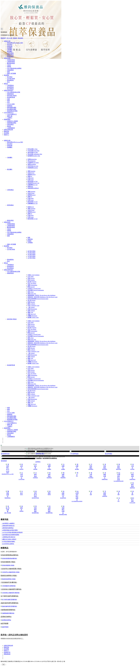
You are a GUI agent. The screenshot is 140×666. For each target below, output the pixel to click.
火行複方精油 (31, 256)
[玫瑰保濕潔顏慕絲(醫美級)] (9, 558)
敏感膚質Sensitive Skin (34, 155)
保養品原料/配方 (8, 90)
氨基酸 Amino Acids (33, 317)
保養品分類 (7, 41)
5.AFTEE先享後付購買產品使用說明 (12, 532)
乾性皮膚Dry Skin (32, 149)
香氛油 (6, 83)
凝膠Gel (30, 176)
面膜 (8, 71)
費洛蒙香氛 (10, 80)
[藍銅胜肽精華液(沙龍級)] (8, 579)
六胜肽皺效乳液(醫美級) (9, 582)
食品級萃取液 (11, 97)
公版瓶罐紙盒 (11, 128)
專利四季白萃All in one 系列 (15, 43)
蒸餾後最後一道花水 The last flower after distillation (41, 295)
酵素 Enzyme (31, 287)
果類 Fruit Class (32, 293)
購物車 (15, 38)
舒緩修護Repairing (33, 167)
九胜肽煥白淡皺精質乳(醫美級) (11, 589)
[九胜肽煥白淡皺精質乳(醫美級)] (10, 592)
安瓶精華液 (10, 70)
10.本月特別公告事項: (8, 543)
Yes (3, 664)
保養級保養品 (11, 60)
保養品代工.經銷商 (12, 121)
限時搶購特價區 (11, 107)
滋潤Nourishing (32, 164)
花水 (8, 102)
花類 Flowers (31, 278)
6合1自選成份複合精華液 (14, 68)
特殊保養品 (10, 124)
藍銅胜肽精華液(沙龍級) (9, 575)
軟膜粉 (29, 241)
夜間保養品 (10, 54)
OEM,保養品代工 (9, 112)
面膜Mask (30, 186)
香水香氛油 (10, 88)
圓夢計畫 (9, 116)
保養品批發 (7, 58)
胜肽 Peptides (31, 280)
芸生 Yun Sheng (32, 283)
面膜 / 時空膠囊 (11, 73)
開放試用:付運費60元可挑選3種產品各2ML (40, 450)
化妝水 (9, 65)
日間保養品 (10, 53)
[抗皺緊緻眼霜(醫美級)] (7, 613)
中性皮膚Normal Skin (33, 150)
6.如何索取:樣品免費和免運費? (10, 534)
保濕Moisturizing (32, 159)
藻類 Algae (31, 292)
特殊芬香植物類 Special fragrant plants (38, 298)
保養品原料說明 (8, 129)
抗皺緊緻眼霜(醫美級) (8, 610)
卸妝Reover (31, 207)
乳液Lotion (31, 178)
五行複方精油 (11, 78)
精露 (8, 100)
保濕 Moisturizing (32, 309)
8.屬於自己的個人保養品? (9, 539)
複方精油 (9, 77)
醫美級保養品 (11, 63)
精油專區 (6, 75)
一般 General (31, 307)
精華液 (9, 66)
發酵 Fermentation (32, 285)
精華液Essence (32, 174)
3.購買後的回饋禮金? (8, 528)
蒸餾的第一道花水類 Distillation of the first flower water (42, 297)
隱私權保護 (7, 654)
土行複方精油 (31, 258)
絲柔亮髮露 (4, 623)
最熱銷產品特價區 (12, 111)
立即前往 (38, 461)
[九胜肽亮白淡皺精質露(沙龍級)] (10, 572)
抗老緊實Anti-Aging (33, 162)
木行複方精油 (31, 252)
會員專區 (6, 133)
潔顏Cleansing (31, 171)
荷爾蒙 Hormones (32, 315)
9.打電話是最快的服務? (8, 541)
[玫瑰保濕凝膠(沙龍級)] (7, 565)
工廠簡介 (9, 117)
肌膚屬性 (9, 48)
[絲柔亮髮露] (4, 627)
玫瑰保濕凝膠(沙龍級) (8, 562)
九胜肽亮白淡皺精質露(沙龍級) (11, 569)
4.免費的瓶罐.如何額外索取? (10, 530)
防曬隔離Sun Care (33, 184)
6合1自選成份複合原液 (13, 92)
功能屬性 (9, 49)
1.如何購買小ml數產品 (8, 523)
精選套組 (9, 105)
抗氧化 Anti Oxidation (33, 275)
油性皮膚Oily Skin (33, 152)
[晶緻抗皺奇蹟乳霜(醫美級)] (9, 606)
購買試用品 (10, 56)
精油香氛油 (10, 87)
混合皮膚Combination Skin (35, 154)
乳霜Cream (31, 179)
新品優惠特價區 (11, 109)
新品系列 (9, 44)
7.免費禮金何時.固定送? (8, 537)
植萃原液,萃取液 (12, 95)
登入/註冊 (9, 38)
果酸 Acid (30, 312)
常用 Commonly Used (33, 305)
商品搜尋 (20, 38)
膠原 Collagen (31, 304)
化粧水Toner (31, 172)
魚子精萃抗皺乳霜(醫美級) (10, 596)
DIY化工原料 (11, 104)
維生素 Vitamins (32, 281)
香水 (8, 82)
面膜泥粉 (30, 239)
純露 (8, 99)
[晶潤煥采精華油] (6, 620)
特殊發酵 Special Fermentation (36, 290)
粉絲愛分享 (7, 652)
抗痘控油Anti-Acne (33, 166)
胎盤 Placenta (31, 302)
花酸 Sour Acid (32, 314)
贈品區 (9, 126)
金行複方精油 (31, 251)
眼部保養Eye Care (33, 181)
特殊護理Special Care (33, 183)
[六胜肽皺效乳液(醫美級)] (8, 586)
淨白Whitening (31, 161)
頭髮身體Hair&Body (33, 188)
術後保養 (9, 46)
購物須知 (6, 131)
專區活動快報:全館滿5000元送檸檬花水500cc (40, 448)
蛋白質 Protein (31, 300)
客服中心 (6, 134)
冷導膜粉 (30, 242)
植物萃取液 (10, 94)
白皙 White (31, 276)
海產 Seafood (31, 310)
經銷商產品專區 (11, 122)
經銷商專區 (7, 119)
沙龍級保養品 (11, 61)
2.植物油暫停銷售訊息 (8, 525)
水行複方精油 (31, 254)
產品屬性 (9, 51)
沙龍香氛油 (10, 85)
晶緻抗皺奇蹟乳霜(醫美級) (10, 603)
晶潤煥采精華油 (6, 617)
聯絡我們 (3, 38)
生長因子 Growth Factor (34, 288)
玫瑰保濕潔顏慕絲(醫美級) (10, 555)
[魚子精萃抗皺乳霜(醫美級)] (9, 599)
